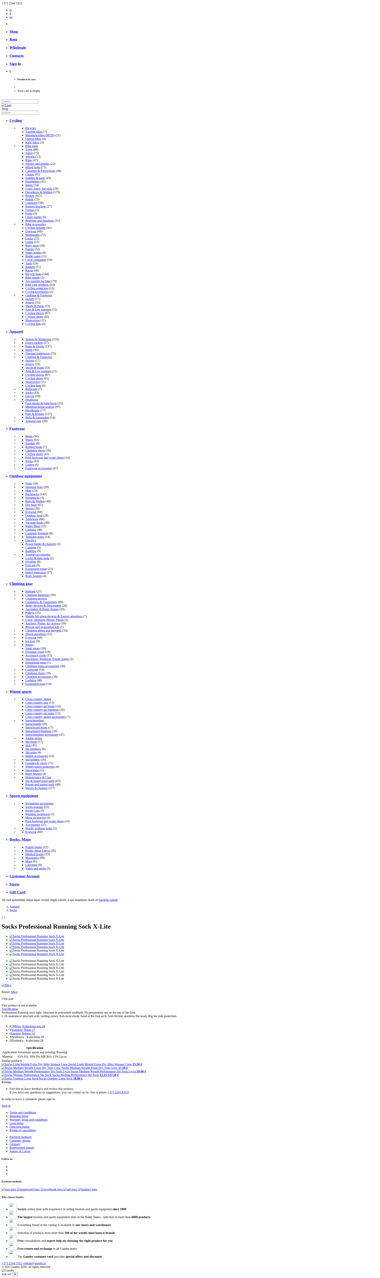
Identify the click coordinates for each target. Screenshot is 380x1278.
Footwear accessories (38, 468)
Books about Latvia (37, 850)
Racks (29, 270)
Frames (29, 210)
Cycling (16, 120)
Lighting (30, 529)
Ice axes (30, 641)
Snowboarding (34, 720)
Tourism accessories (37, 554)
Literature (31, 865)
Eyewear (30, 231)
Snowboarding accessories (41, 734)
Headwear (31, 399)
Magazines (32, 857)
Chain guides (33, 217)
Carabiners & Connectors (41, 602)
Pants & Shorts (34, 346)
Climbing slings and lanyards (43, 630)
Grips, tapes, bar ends (38, 188)
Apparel (16, 331)
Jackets (29, 299)
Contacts (17, 56)
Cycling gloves (34, 313)
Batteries (30, 551)
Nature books (33, 847)
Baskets (30, 267)
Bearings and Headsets (39, 220)
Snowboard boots (36, 727)
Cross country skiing (38, 699)
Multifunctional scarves (39, 406)
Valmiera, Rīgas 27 (23, 1030)
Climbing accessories (38, 676)
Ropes (29, 644)
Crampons (31, 669)
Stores (14, 884)
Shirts (28, 350)
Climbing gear (21, 584)
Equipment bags (35, 684)
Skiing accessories (36, 756)
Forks (28, 213)
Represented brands (22, 1147)
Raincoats (31, 389)
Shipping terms (19, 1116)
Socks (29, 392)
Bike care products (37, 284)
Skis (28, 745)
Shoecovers (32, 320)
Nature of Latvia (20, 1151)
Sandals (30, 443)
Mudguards (32, 235)
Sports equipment (24, 796)
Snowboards (33, 724)
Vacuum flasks (34, 522)
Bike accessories (35, 224)
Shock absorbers (35, 634)
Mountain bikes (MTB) (39, 135)
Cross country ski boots (40, 706)
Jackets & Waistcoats (38, 339)
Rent (13, 39)
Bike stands (32, 277)
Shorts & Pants (34, 306)
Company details (20, 1140)
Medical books (34, 854)
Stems (29, 185)
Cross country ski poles (39, 713)
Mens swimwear (35, 817)
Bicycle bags (33, 274)
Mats (28, 490)
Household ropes (36, 662)
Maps (28, 861)
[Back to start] (6, 105)
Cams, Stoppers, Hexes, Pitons (44, 620)
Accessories (32, 824)
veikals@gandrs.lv (34, 1263)
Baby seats (32, 245)
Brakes (29, 195)
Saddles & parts (35, 178)
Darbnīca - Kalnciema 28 (27, 1040)
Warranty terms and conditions (29, 1119)
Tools (28, 263)
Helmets (30, 591)
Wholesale (18, 47)
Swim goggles (34, 807)
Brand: (6, 992)
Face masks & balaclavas (41, 403)
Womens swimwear (37, 814)
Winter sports (20, 691)
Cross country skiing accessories (45, 717)
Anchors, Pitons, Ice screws (42, 623)
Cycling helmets (35, 227)
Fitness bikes (33, 139)
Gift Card (17, 892)
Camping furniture (36, 533)
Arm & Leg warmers (38, 309)
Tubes (29, 153)
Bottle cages (33, 256)
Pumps (29, 249)
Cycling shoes (34, 316)
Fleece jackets (34, 342)
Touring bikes (34, 131)
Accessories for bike (38, 281)
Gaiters (29, 464)
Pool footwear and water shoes (44, 457)
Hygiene (30, 561)
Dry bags (31, 504)
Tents (28, 483)
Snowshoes (32, 770)
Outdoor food (33, 515)
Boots (29, 436)
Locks (29, 238)
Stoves (29, 508)
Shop (14, 31)
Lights (29, 242)
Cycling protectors (36, 288)
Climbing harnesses (37, 595)
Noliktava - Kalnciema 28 (28, 1037)
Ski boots (31, 741)
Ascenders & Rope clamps (42, 609)
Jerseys (29, 302)
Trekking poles (34, 537)
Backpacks (32, 494)
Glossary (15, 1144)
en (11, 17)
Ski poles (31, 752)
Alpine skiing (33, 738)
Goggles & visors (36, 763)
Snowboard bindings (38, 731)
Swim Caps (32, 810)
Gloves (29, 396)
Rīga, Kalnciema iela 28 (30, 1026)
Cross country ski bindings (42, 709)
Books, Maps (20, 839)
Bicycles (30, 128)
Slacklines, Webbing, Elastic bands (47, 659)
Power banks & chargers (40, 544)
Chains (29, 174)
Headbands (32, 410)
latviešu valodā (108, 900)
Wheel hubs (32, 167)
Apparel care (33, 421)
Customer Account (25, 876)
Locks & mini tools (37, 558)
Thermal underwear (37, 353)
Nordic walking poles (38, 828)
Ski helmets (32, 759)
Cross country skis (36, 702)
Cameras (30, 547)
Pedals (29, 199)
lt (10, 13)
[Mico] (6, 985)
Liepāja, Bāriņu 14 (23, 1033)
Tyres (28, 149)
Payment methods (21, 1137)
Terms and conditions (23, 1112)
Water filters (32, 526)
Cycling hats (33, 323)
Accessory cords (35, 655)
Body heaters (33, 576)
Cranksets (31, 203)
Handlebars (32, 181)
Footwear (17, 428)
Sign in (6, 1105)
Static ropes (32, 648)
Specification (10, 1009)
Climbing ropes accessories (42, 666)
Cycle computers (35, 259)
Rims (28, 160)
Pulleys (29, 612)
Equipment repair (36, 569)
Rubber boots (33, 447)
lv (11, 10)
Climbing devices (36, 598)
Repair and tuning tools (39, 784)
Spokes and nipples (37, 163)
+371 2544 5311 (12, 1263)
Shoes (29, 439)
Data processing (19, 1126)
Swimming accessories (39, 803)
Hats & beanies (34, 414)
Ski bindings (33, 749)
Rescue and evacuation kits (42, 627)
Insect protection (35, 572)
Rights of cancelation (23, 1130)
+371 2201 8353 (117, 1092)
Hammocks (32, 497)
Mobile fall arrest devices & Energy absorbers (53, 616)
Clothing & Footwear (38, 295)
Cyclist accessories (37, 291)
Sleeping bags (34, 487)
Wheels (30, 156)
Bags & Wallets (35, 501)
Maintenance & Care (38, 777)
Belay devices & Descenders (43, 605)
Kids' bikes (32, 142)
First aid (30, 565)
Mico (14, 992)
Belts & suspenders (37, 417)
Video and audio (35, 868)
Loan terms (17, 1123)
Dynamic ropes (34, 652)
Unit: (5, 998)
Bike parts (31, 146)
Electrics (30, 540)
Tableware (31, 519)
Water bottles (33, 252)
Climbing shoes (35, 450)
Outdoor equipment (26, 476)
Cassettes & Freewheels (40, 171)
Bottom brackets (35, 206)
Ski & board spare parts (40, 781)
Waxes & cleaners (36, 788)
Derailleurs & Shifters (38, 192)
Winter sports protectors (40, 766)
